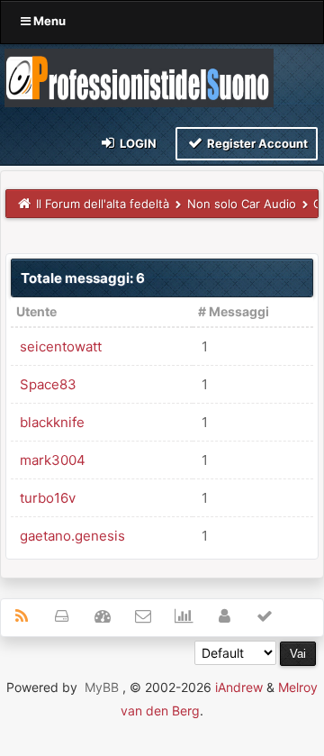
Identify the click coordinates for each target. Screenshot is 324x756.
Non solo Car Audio (241, 203)
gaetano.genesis (72, 535)
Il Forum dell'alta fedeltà (102, 203)
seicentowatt (61, 346)
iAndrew (239, 687)
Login (137, 143)
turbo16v (48, 497)
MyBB (102, 687)
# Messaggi (233, 311)
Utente (36, 311)
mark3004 (53, 460)
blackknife (52, 422)
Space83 (48, 384)
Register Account (256, 143)
